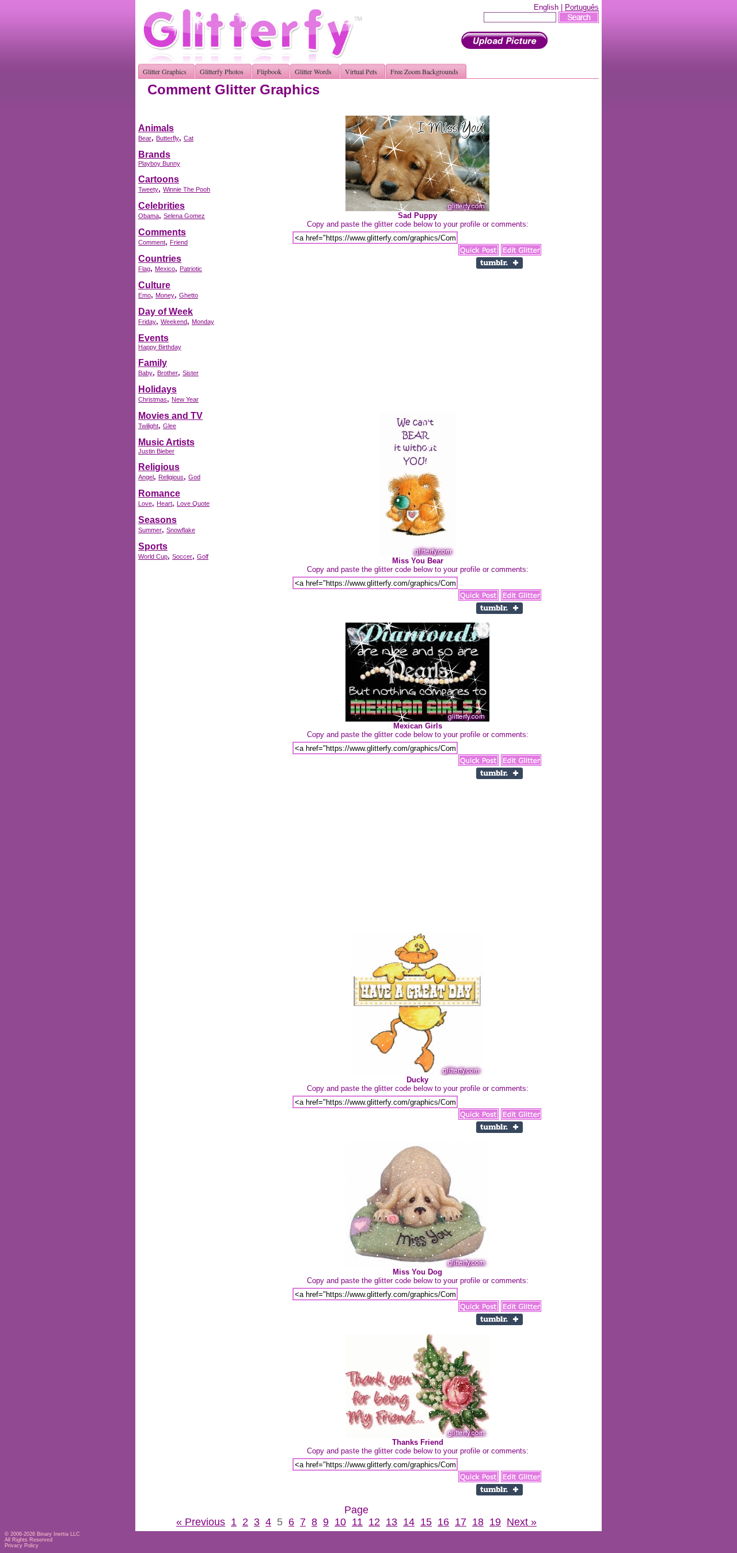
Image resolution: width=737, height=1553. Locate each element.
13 (391, 1522)
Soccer (182, 556)
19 (495, 1522)
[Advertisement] (389, 111)
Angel (146, 477)
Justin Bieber (156, 451)
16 (443, 1522)
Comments (162, 232)
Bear (144, 138)
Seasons (157, 520)
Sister (191, 372)
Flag (144, 268)
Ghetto (188, 295)
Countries (159, 259)
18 (478, 1522)
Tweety (148, 189)
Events (153, 338)
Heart (164, 503)
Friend (179, 242)
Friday (147, 321)
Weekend (174, 321)
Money (164, 295)
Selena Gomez (184, 215)
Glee (169, 425)
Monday (203, 321)
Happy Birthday (159, 347)
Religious (159, 467)
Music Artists (166, 442)
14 (409, 1522)
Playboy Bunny (159, 163)
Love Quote (193, 503)
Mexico (165, 268)
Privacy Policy (22, 1545)
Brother (167, 372)
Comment (151, 242)
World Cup (153, 556)
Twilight (148, 425)
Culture (154, 285)
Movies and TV (170, 416)
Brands (154, 154)
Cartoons (158, 179)
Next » (522, 1522)
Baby (145, 372)
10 (340, 1522)
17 (460, 1522)
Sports (153, 546)
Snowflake (180, 529)
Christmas (152, 399)
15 (426, 1522)
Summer (150, 529)
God (194, 477)
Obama (148, 215)
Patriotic (191, 268)
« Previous (200, 1522)
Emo (144, 295)
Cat (188, 138)
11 (357, 1522)
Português (582, 7)
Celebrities (161, 206)
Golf (202, 556)
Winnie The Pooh (186, 189)
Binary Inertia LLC (58, 1534)
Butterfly (167, 138)
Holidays (157, 389)
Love (145, 503)
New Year (185, 399)
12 (374, 1522)
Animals (156, 128)
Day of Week (165, 311)
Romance (159, 493)
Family (152, 363)
